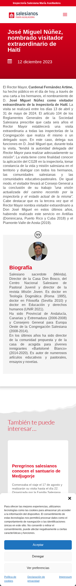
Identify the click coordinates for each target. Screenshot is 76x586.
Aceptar (38, 544)
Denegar (38, 556)
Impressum (65, 576)
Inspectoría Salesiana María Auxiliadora (37, 3)
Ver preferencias (38, 568)
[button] (70, 498)
